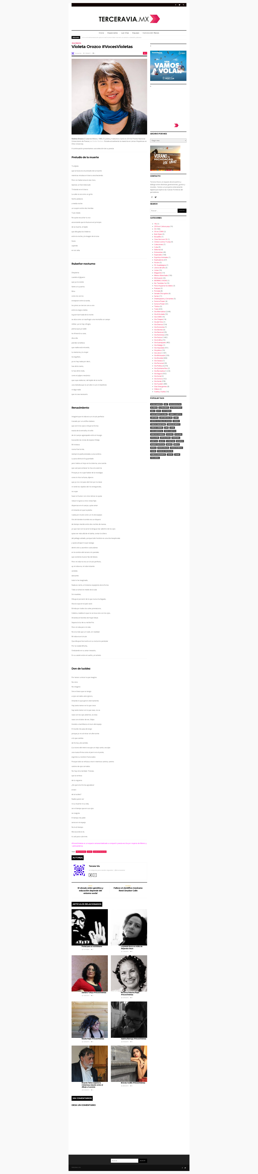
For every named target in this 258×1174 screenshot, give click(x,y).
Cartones (154, 418)
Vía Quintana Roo (160, 368)
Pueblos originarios (158, 454)
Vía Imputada (159, 348)
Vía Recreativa (159, 371)
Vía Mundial (158, 358)
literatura (170, 441)
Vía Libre (157, 353)
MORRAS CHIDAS (160, 280)
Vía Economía (159, 327)
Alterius (154, 407)
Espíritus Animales (161, 257)
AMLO (153, 411)
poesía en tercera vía (100, 852)
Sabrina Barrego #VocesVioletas (133, 1039)
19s (155, 224)
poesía (90, 852)
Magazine (158, 273)
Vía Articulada (159, 314)
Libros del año (159, 268)
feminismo (175, 438)
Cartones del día (166, 418)
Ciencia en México (173, 424)
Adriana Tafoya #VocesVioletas (94, 993)
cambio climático (175, 414)
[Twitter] (179, 5)
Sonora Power (159, 301)
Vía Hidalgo (158, 345)
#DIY (165, 404)
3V (155, 229)
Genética (154, 441)
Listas (156, 270)
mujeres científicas (157, 444)
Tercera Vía (78, 53)
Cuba (156, 247)
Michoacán (158, 278)
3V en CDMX (158, 231)
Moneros (180, 441)
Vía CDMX (158, 317)
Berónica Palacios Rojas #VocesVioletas (130, 994)
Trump (177, 454)
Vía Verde (157, 381)
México (176, 444)
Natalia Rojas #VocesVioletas (93, 1039)
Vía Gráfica (158, 340)
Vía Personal (159, 363)
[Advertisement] (168, 105)
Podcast (157, 288)
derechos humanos (157, 434)
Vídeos (156, 389)
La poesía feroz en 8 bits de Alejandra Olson (131, 947)
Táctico (157, 306)
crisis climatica (170, 431)
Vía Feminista (159, 335)
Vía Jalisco (158, 350)
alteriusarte (163, 407)
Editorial (157, 249)
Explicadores (159, 260)
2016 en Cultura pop (162, 226)
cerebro (176, 421)
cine (166, 428)
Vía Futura (158, 337)
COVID (172, 428)
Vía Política (158, 366)
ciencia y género (156, 428)
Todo (156, 309)
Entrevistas (158, 252)
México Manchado (161, 275)
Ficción (156, 262)
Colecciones (158, 244)
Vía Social (157, 376)
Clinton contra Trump (162, 242)
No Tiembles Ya (160, 283)
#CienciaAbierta (156, 404)
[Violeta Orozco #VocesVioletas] (109, 96)
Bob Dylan (158, 234)
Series (156, 296)
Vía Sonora (158, 379)
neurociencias (163, 448)
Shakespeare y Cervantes (163, 299)
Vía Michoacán (159, 355)
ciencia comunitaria (158, 424)
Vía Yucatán (158, 384)
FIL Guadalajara (160, 265)
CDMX (176, 418)
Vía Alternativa (76, 43)
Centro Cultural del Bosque (161, 421)
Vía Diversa (158, 324)
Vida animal (155, 458)
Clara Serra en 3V (160, 239)
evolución (154, 438)
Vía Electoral (158, 332)
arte (158, 411)
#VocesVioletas (81, 852)
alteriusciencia (176, 407)
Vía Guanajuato (160, 342)
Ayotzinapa (167, 411)
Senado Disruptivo (161, 293)
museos (169, 444)
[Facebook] (176, 5)
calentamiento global (159, 414)
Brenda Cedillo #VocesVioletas (133, 1083)
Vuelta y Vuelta (159, 392)
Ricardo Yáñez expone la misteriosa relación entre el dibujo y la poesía (92, 1085)
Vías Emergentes (160, 386)
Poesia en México (176, 448)
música (153, 448)
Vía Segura (158, 373)
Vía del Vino (158, 322)
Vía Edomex (158, 330)
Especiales (158, 255)
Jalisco (162, 441)
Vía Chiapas (158, 319)
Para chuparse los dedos (163, 286)
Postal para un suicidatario (92, 946)
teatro (170, 454)
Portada (157, 291)
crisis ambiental (156, 431)
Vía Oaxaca (158, 361)
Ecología (178, 434)
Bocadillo (157, 237)
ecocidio (170, 434)
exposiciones (165, 438)
